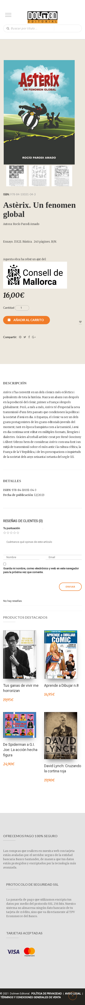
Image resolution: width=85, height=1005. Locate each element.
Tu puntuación (11, 528)
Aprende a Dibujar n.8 (61, 685)
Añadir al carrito (28, 320)
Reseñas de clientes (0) (23, 521)
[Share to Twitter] (25, 337)
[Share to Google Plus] (34, 337)
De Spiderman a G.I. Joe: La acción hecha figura (20, 749)
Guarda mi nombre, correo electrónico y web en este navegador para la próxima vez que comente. (41, 570)
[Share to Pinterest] (20, 337)
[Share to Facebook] (29, 337)
